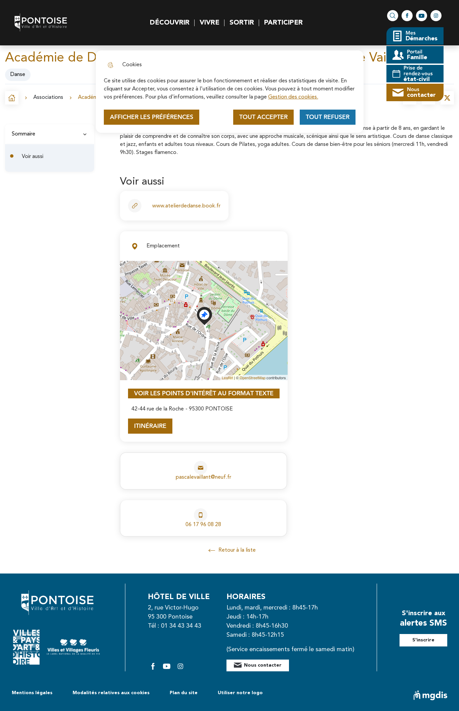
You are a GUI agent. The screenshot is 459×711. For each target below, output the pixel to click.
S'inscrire (423, 640)
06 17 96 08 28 (203, 524)
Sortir (242, 22)
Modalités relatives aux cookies (111, 692)
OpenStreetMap (252, 377)
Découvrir (170, 22)
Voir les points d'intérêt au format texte (204, 393)
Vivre (209, 22)
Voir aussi (32, 156)
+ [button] (129, 270)
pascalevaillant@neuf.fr (203, 477)
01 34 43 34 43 (181, 626)
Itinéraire (150, 426)
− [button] (129, 280)
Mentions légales (32, 692)
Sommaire (23, 134)
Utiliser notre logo (240, 692)
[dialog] (230, 91)
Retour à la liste (232, 551)
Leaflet (227, 377)
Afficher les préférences (151, 117)
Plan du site (184, 692)
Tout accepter (263, 117)
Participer (283, 22)
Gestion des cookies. (293, 97)
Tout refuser (327, 117)
